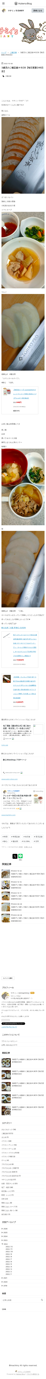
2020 (5, 1282)
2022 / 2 (9, 1272)
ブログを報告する (32, 1374)
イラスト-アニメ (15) (9, 1145)
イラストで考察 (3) (8, 1156)
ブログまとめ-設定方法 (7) (11, 1176)
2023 (5, 1240)
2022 (6, 1244)
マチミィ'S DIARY (16, 10)
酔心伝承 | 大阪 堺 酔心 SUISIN (13, 628)
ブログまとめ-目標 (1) (9, 1172)
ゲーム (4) (5, 1160)
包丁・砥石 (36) (7, 1187)
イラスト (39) (6, 1141)
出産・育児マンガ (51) (9, 1183)
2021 (5, 1278)
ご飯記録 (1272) (7, 1133)
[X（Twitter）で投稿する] (15, 856)
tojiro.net (4, 745)
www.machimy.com (8, 815)
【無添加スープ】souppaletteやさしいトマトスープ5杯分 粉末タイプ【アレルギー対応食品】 (24, 394)
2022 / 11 (9, 1249)
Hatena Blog (20, 1374)
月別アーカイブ (9, 1222)
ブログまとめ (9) (7, 1164)
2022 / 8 (9, 1257)
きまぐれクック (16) (8, 1129)
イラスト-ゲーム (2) (8, 1149)
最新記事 (6, 1053)
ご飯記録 (8, 76)
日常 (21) (4, 1199)
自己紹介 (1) (5, 1214)
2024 (5, 1236)
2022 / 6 (9, 1262)
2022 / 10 (9, 1252)
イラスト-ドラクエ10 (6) (10, 1153)
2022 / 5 (9, 1264)
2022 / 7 (9, 1259)
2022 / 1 (9, 1274)
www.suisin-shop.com (9, 779)
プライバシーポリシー (9, 1041)
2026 (5, 1229)
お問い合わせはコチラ (9, 1045)
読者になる (37, 10)
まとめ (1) (5, 1137)
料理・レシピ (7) (7, 1195)
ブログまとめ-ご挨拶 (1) (10, 1168)
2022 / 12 (9, 1247)
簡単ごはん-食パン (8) (9, 1210)
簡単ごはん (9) (6, 1203)
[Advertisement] (23, 86)
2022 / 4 (9, 1267)
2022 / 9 (9, 1254)
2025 (5, 1232)
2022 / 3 (9, 1269)
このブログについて (9, 1027)
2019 (5, 1286)
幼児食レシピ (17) (7, 1191)
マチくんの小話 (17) (8, 1180)
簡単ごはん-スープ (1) (9, 1207)
